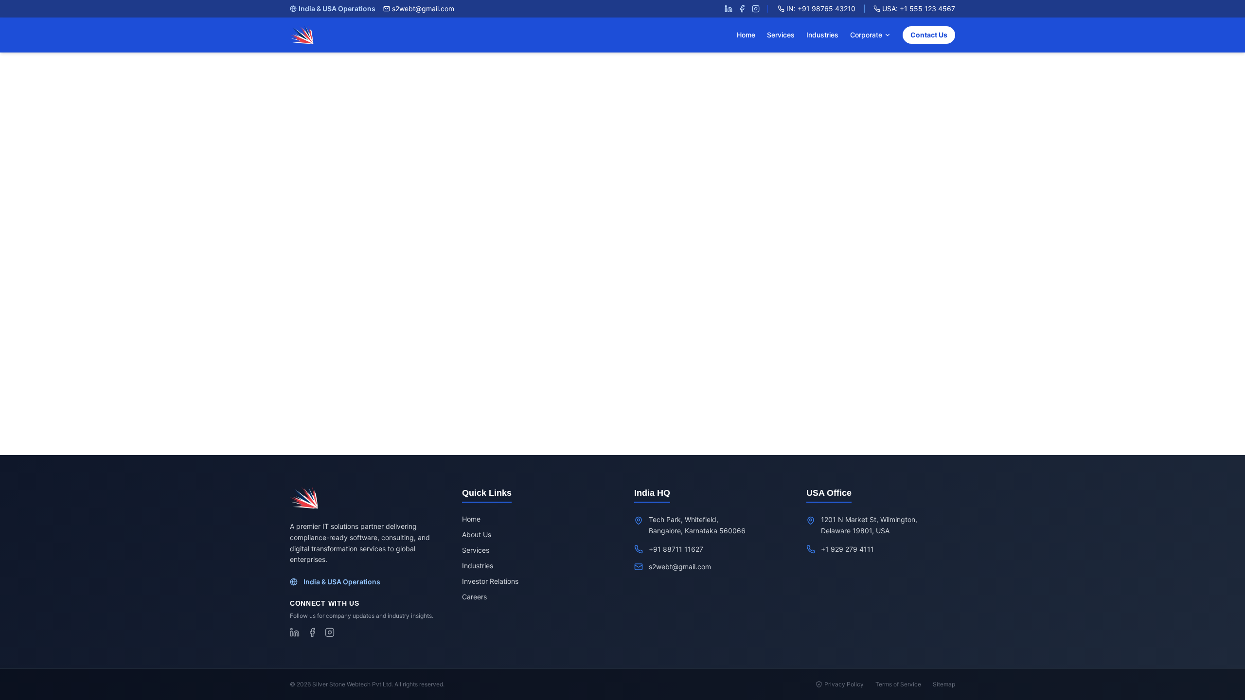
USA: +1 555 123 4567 (918, 8)
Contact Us (928, 35)
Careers (474, 597)
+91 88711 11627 (676, 549)
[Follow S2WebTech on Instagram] (756, 9)
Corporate (866, 35)
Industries (822, 35)
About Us (476, 534)
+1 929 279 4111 (847, 549)
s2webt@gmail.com (423, 8)
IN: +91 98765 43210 (820, 8)
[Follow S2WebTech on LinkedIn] (728, 9)
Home (746, 35)
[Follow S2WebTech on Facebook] (742, 9)
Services (781, 35)
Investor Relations (490, 581)
